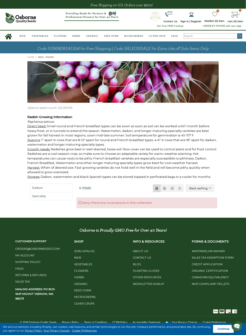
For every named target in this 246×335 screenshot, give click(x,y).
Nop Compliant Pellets (210, 284)
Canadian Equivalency (210, 277)
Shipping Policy (28, 262)
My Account (25, 255)
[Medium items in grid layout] (157, 188)
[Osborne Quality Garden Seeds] (21, 17)
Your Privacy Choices (56, 330)
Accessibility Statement (146, 322)
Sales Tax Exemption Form (213, 257)
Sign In (184, 21)
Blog (137, 264)
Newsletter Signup (148, 284)
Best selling (198, 188)
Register (196, 21)
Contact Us (142, 257)
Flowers (60, 36)
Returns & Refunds (30, 275)
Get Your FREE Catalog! (170, 26)
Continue (223, 328)
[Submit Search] (239, 36)
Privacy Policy (33, 330)
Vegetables (40, 36)
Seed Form (111, 36)
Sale (174, 36)
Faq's (19, 268)
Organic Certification (210, 270)
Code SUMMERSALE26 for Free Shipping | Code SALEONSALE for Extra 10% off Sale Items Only (123, 48)
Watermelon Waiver (208, 251)
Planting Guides (146, 270)
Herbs (76, 36)
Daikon (37, 188)
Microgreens (133, 36)
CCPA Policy (120, 322)
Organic (92, 36)
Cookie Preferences (84, 330)
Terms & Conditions (95, 322)
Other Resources (147, 277)
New (22, 36)
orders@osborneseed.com (37, 248)
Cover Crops (84, 303)
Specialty (39, 196)
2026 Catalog (84, 251)
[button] (237, 326)
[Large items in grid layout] (164, 188)
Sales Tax (22, 281)
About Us (140, 251)
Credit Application (207, 264)
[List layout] (180, 188)
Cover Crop (157, 36)
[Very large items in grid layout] (172, 188)
